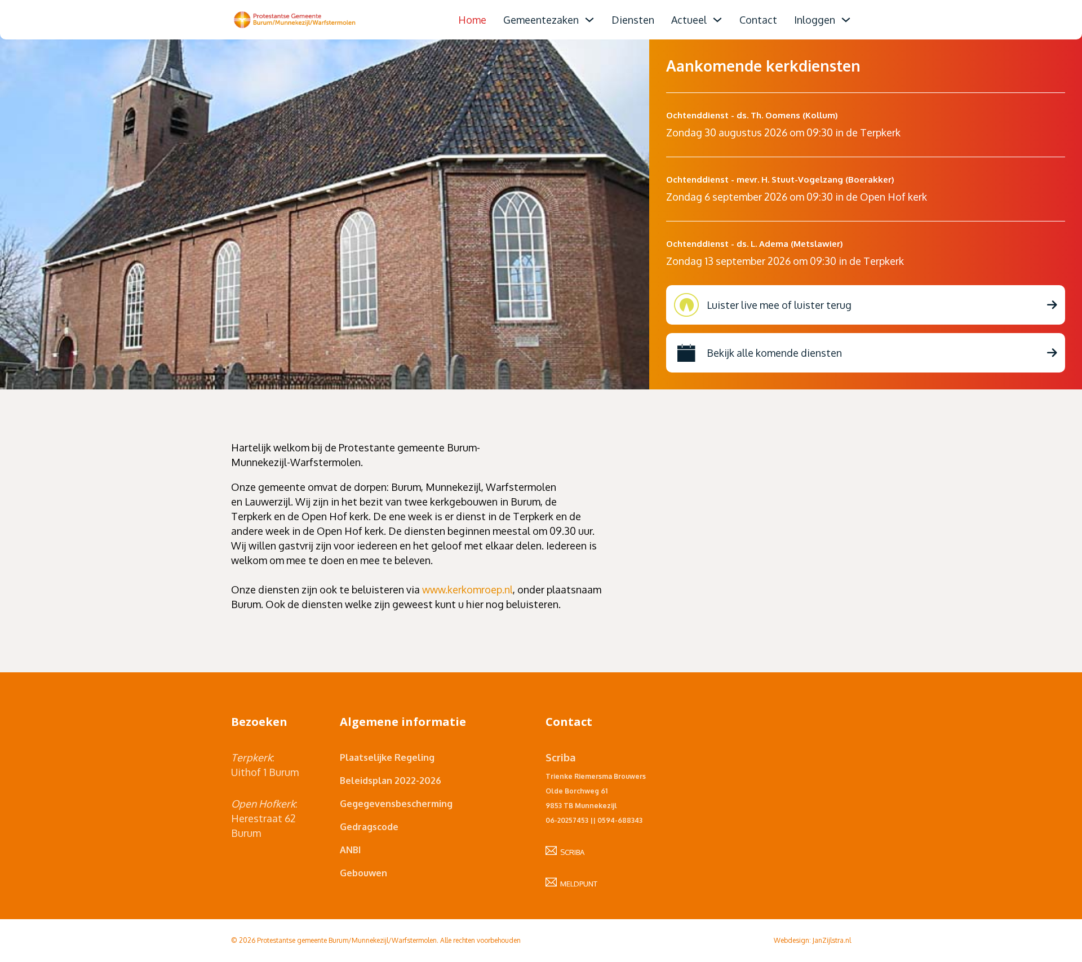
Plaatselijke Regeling (387, 757)
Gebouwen (363, 873)
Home (472, 20)
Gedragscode (369, 826)
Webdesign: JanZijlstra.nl (812, 940)
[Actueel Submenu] (717, 20)
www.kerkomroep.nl (467, 589)
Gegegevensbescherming (396, 803)
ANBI (350, 849)
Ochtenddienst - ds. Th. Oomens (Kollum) (752, 115)
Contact (758, 20)
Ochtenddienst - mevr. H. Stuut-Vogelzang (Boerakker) (780, 179)
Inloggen (814, 20)
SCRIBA (570, 852)
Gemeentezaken (541, 20)
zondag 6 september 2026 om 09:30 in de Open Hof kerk (796, 196)
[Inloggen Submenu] (846, 20)
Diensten (632, 20)
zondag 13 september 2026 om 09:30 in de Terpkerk (785, 261)
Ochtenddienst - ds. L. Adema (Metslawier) (754, 243)
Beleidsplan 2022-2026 (390, 780)
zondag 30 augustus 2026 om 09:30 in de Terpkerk (783, 132)
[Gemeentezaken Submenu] (589, 20)
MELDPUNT (577, 883)
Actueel (689, 20)
